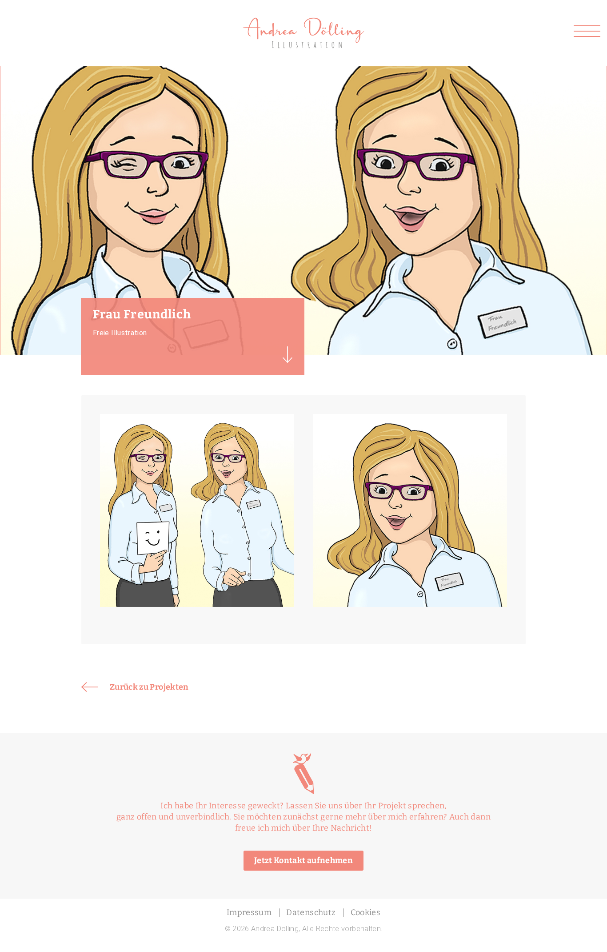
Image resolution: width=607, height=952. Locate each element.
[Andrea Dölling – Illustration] (303, 21)
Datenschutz (310, 912)
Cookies (366, 912)
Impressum (249, 912)
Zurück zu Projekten (149, 687)
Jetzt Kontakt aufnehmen (303, 860)
